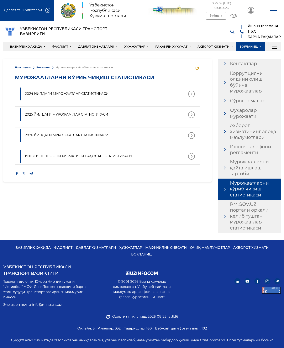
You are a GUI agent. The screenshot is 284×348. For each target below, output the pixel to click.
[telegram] (31, 174)
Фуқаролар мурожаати (243, 113)
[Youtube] (247, 281)
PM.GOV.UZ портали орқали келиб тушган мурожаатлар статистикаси (249, 216)
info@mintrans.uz (47, 305)
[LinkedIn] (238, 281)
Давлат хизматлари (96, 46)
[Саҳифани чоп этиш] (197, 68)
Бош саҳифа (23, 67)
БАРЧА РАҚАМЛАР (264, 37)
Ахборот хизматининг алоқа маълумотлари (253, 131)
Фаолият (60, 46)
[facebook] (17, 173)
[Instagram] (267, 281)
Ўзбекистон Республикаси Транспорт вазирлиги (37, 270)
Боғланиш (249, 46)
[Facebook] (257, 281)
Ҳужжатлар (134, 46)
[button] (273, 10)
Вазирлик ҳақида (26, 46)
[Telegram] (277, 281)
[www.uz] (271, 290)
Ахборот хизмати (214, 46)
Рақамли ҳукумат (171, 46)
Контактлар (243, 63)
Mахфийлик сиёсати (166, 248)
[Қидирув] (232, 31)
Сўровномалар (247, 101)
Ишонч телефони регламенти (250, 149)
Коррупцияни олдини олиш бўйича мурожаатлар (246, 82)
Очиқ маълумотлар (210, 248)
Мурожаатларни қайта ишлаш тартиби (249, 167)
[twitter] (24, 173)
